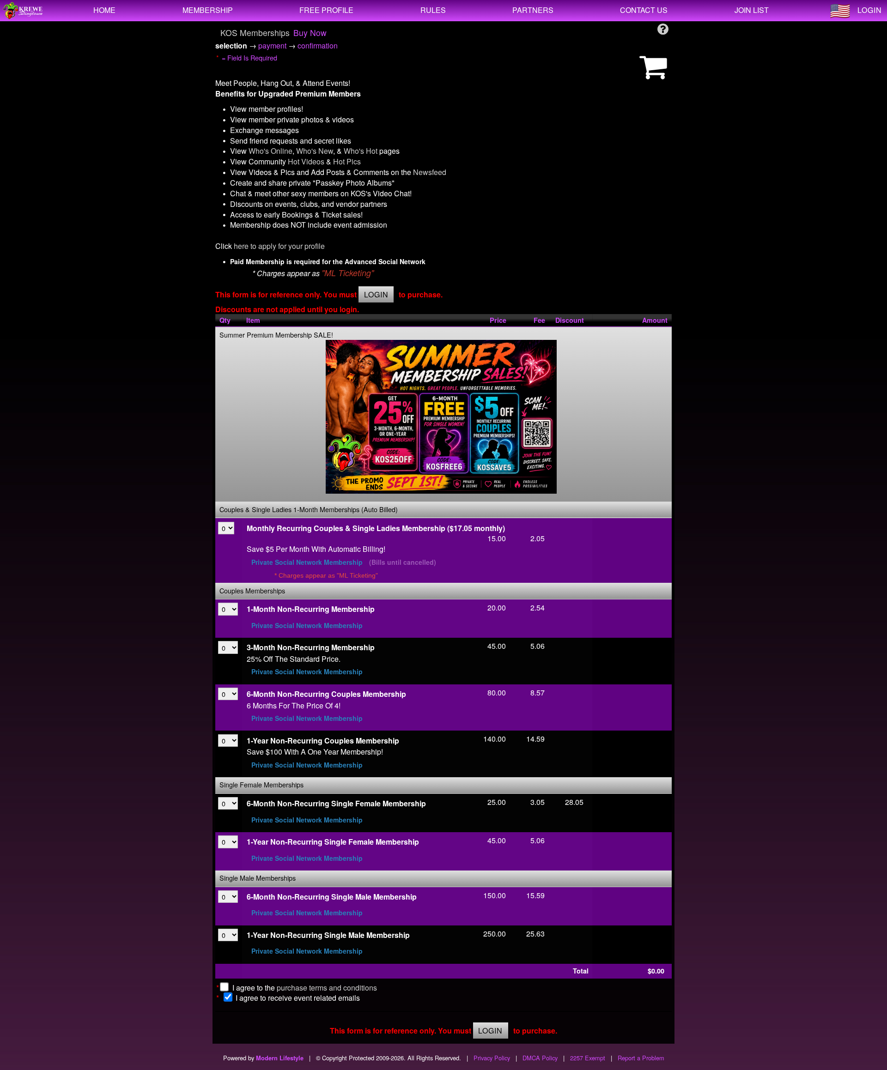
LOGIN (869, 10)
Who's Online (270, 150)
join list (752, 10)
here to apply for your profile (279, 246)
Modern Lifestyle (280, 1058)
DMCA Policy (540, 1057)
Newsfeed (429, 172)
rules (433, 10)
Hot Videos (306, 161)
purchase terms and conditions (327, 987)
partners (532, 10)
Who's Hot (360, 150)
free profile (326, 10)
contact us (644, 10)
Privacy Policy (492, 1057)
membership (207, 10)
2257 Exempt (587, 1057)
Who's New (314, 150)
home (104, 10)
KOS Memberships (255, 32)
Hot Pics (347, 161)
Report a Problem (641, 1057)
